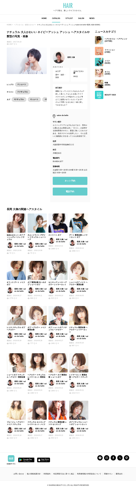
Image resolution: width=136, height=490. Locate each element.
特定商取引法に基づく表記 (63, 474)
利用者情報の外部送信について (89, 474)
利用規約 (47, 474)
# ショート (22, 84)
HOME (44, 18)
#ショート (34, 99)
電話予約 (70, 191)
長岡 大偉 (71, 57)
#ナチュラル (19, 99)
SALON (81, 18)
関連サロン (108, 474)
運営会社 (119, 474)
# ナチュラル (23, 92)
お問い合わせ (19, 474)
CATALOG (56, 18)
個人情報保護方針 (34, 474)
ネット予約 (70, 181)
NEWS (92, 18)
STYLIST (69, 18)
